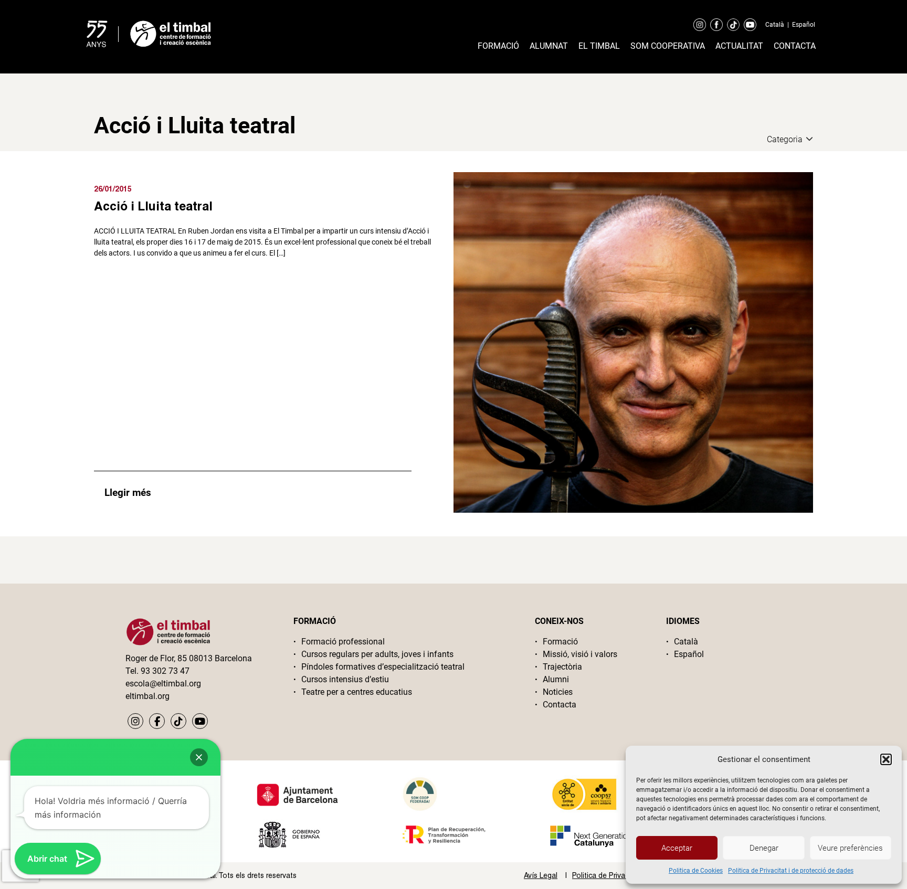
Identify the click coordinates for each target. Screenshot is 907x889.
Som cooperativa (667, 46)
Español (803, 24)
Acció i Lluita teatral (153, 205)
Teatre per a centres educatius (356, 692)
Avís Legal (540, 875)
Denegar (764, 848)
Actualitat (739, 46)
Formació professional (343, 642)
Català (774, 24)
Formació (498, 46)
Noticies (558, 692)
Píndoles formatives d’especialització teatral (383, 667)
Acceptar (676, 848)
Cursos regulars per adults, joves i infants (377, 654)
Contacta (795, 46)
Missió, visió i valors (580, 654)
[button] (886, 759)
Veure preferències (850, 848)
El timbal (599, 46)
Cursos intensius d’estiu (345, 679)
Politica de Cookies (696, 870)
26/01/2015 (113, 188)
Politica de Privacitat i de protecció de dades (790, 870)
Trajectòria (562, 667)
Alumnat (549, 46)
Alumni (556, 679)
